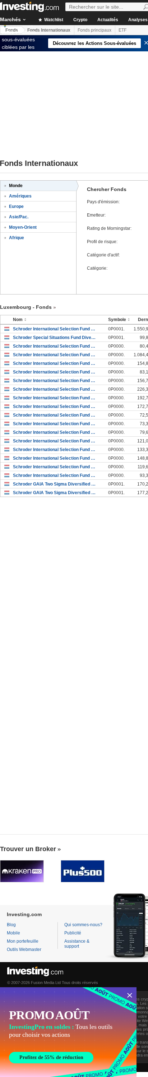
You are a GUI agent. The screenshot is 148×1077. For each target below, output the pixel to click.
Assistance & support (76, 944)
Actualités (107, 19)
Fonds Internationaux (48, 30)
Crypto (80, 19)
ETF (122, 30)
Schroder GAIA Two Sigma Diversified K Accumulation (55, 484)
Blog (11, 924)
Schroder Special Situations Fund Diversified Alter (55, 337)
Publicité (72, 933)
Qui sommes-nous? (83, 924)
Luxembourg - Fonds (26, 307)
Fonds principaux (94, 30)
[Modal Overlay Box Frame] (68, 1032)
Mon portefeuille (22, 941)
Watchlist (53, 19)
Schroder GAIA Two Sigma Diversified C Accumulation (55, 492)
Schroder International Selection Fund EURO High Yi (55, 328)
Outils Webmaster (24, 949)
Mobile (13, 933)
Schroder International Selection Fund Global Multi (55, 346)
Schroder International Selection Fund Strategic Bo (55, 354)
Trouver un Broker (28, 849)
